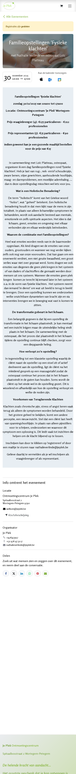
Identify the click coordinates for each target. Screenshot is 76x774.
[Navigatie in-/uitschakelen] (69, 5)
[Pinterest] (37, 573)
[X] (14, 573)
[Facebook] (6, 573)
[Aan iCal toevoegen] (41, 79)
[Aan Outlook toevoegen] (50, 79)
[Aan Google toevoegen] (59, 79)
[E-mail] (45, 573)
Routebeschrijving (18, 515)
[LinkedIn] (22, 573)
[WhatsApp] (29, 573)
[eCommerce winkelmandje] (61, 5)
